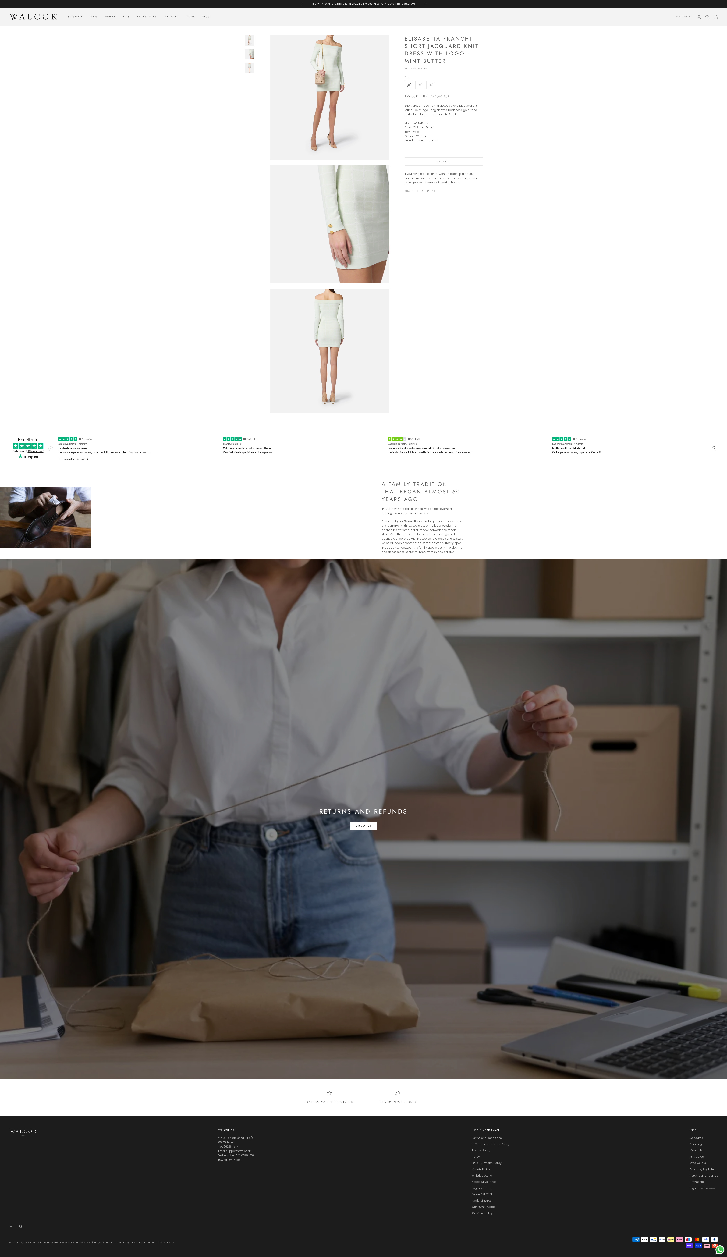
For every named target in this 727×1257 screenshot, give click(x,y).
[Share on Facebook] (417, 191)
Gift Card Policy (482, 1213)
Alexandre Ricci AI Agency (155, 1242)
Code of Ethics (481, 1200)
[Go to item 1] (249, 40)
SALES (190, 16)
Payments (697, 1182)
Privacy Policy (481, 1150)
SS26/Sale (75, 16)
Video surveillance (484, 1182)
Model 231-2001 (482, 1194)
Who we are (698, 1163)
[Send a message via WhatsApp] (720, 1250)
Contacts (696, 1150)
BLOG (206, 16)
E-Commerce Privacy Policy (490, 1144)
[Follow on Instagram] (21, 1226)
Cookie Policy (481, 1169)
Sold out (443, 161)
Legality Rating (481, 1188)
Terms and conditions (487, 1138)
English (681, 16)
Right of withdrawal (702, 1188)
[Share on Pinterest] (427, 191)
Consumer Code (483, 1207)
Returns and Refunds (704, 1175)
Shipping (696, 1144)
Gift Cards (697, 1157)
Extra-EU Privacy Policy (487, 1163)
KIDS (126, 16)
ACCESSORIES (146, 16)
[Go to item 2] (249, 54)
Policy (476, 1157)
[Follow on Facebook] (11, 1226)
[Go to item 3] (249, 68)
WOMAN (110, 16)
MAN (93, 16)
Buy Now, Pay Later (702, 1169)
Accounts (696, 1138)
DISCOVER (363, 826)
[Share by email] (433, 191)
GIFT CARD (171, 16)
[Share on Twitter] (422, 191)
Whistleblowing (482, 1175)
